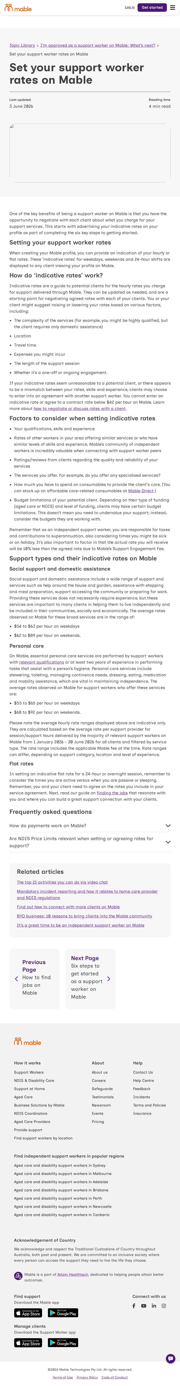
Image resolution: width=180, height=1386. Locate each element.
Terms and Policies (149, 1105)
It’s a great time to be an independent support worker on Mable (80, 925)
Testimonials (103, 1097)
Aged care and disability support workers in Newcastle (63, 1206)
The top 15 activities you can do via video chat (62, 882)
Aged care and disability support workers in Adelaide (61, 1182)
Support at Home (29, 1089)
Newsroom (101, 1105)
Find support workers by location (43, 1138)
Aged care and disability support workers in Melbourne (63, 1173)
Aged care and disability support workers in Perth (58, 1198)
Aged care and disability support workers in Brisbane (61, 1190)
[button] (170, 1358)
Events (97, 1113)
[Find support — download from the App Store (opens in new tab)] (28, 1313)
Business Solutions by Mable (39, 1105)
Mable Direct (141, 490)
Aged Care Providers (32, 1121)
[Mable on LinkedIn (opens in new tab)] (154, 1306)
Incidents (141, 1097)
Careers (99, 1080)
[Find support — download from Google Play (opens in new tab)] (63, 1313)
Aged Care (23, 1097)
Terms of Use (62, 1377)
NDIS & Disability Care (34, 1080)
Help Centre (143, 1080)
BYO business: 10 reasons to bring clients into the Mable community (84, 916)
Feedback (141, 1089)
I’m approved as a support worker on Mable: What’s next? (97, 45)
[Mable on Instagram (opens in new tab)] (164, 1306)
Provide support (28, 1130)
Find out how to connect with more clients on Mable (68, 907)
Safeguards (102, 1089)
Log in (130, 7)
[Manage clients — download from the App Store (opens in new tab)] (28, 1342)
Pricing (98, 1121)
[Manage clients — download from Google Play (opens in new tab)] (63, 1342)
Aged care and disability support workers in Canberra (61, 1215)
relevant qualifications (41, 662)
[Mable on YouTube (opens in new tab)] (143, 1306)
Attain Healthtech (72, 1274)
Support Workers (29, 1072)
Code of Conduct (114, 1377)
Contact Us (143, 1072)
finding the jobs (112, 792)
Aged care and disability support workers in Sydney (59, 1165)
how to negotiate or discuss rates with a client (80, 408)
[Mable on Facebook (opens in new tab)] (133, 1306)
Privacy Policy (87, 1377)
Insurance (142, 1113)
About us (100, 1072)
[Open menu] (172, 7)
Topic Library (22, 45)
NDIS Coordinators (30, 1113)
